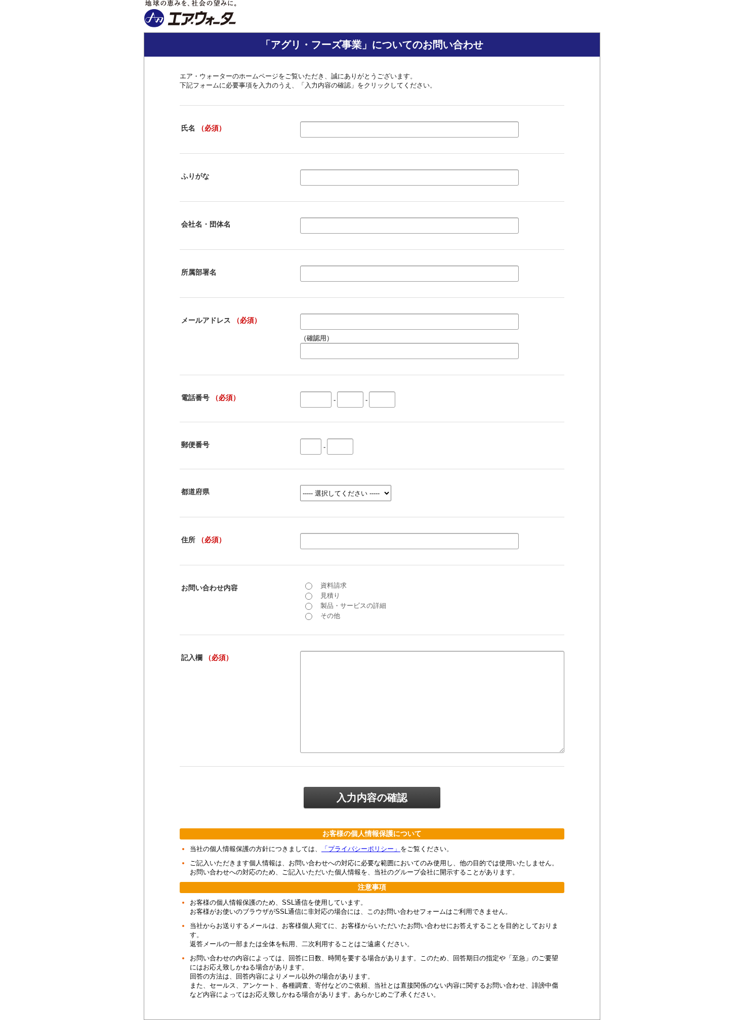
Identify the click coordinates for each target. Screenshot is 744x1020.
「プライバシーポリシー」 (360, 849)
